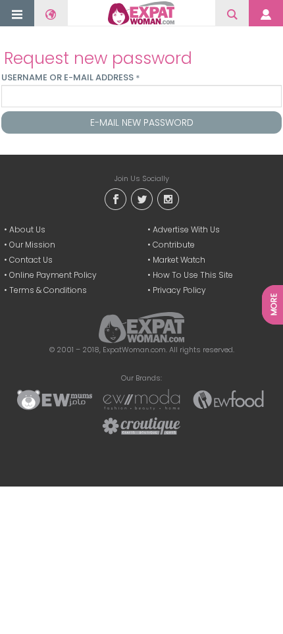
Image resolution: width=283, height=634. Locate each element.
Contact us (31, 259)
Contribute (174, 244)
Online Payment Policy (53, 274)
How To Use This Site (193, 274)
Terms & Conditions (48, 290)
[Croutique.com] (141, 425)
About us (27, 229)
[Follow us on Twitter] (141, 198)
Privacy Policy (179, 290)
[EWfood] (228, 399)
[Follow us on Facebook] (115, 198)
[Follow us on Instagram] (168, 198)
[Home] (141, 13)
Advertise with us (186, 229)
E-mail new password (141, 122)
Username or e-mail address (70, 77)
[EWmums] (55, 399)
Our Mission (32, 244)
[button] (17, 14)
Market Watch (179, 259)
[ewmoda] (141, 399)
